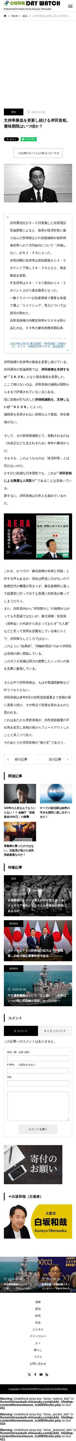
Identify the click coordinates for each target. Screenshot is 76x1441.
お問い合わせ (38, 1363)
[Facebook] (35, 1374)
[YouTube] (41, 1374)
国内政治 (13, 923)
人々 (38, 1343)
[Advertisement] (38, 60)
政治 (13, 112)
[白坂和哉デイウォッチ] (32, 3)
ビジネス (38, 1329)
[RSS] (47, 1374)
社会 (38, 1322)
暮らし (38, 1349)
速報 (38, 1302)
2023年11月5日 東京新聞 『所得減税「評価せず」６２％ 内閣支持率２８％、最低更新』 (38, 345)
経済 (38, 1315)
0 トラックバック (55, 1030)
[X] (29, 1374)
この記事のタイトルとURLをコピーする (38, 153)
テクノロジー (38, 1336)
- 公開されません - (21, 1065)
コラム (38, 1356)
